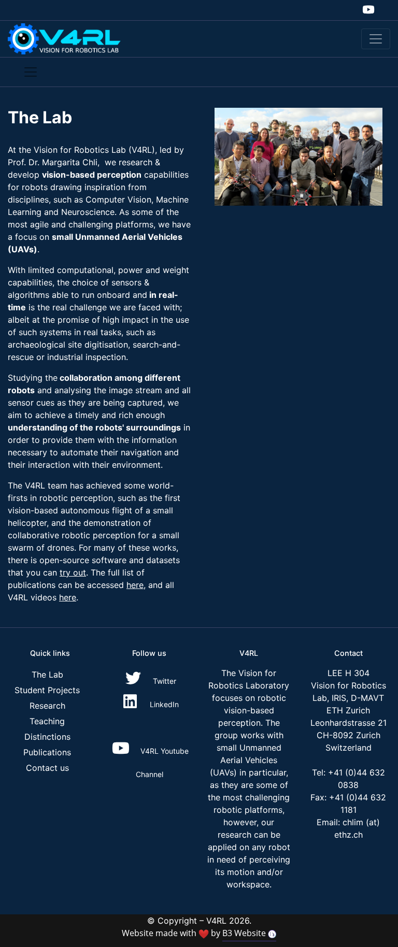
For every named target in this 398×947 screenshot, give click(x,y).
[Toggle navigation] (375, 38)
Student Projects (47, 690)
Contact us (47, 768)
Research (47, 705)
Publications (47, 752)
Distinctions (47, 736)
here (135, 585)
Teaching (47, 721)
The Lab (47, 674)
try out (73, 572)
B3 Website (245, 933)
